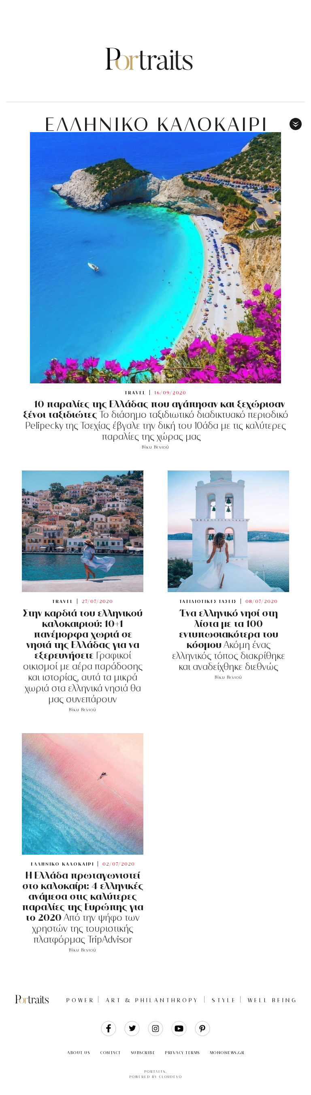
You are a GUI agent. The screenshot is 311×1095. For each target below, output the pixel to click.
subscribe (143, 1052)
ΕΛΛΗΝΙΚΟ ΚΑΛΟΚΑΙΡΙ (156, 124)
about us (78, 1052)
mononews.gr (227, 1052)
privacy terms (182, 1052)
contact (110, 1052)
